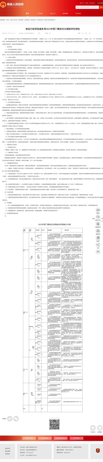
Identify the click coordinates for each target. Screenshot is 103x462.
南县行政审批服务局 (49, 20)
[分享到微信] (16, 418)
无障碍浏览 (92, 3)
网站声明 (7, 448)
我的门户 (82, 3)
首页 (27, 13)
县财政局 (27, 20)
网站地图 (7, 451)
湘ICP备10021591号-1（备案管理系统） (72, 447)
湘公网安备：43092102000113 (66, 450)
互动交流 (78, 13)
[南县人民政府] (12, 5)
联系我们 (7, 453)
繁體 (87, 3)
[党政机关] (98, 450)
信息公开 (52, 13)
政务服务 (65, 13)
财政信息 (33, 20)
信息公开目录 (13, 20)
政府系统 (21, 20)
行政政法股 (40, 20)
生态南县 (40, 13)
